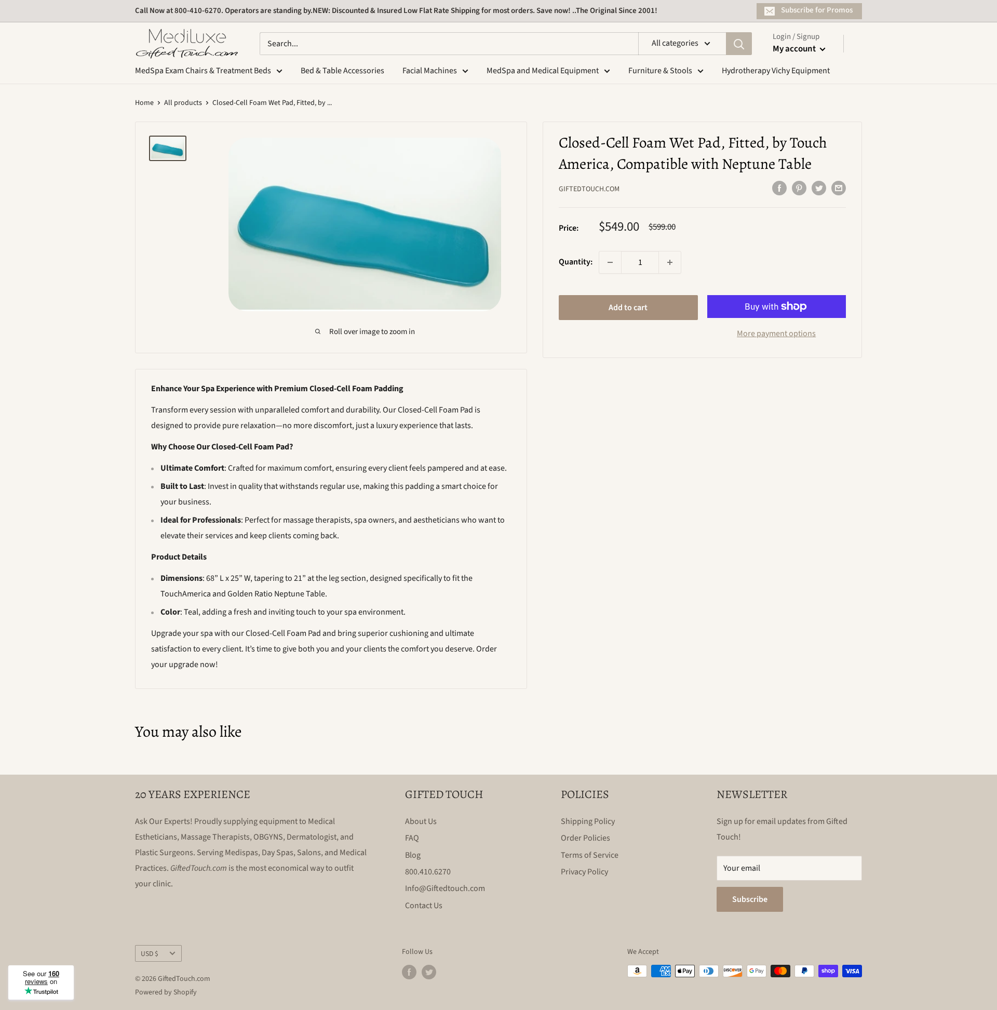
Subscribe (749, 899)
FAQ (412, 838)
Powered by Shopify (166, 992)
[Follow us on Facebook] (409, 972)
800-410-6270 (197, 10)
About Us (421, 821)
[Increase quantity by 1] (670, 262)
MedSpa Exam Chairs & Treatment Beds (203, 70)
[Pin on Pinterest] (799, 188)
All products (183, 103)
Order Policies (585, 838)
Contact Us (423, 905)
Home (144, 103)
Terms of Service (589, 855)
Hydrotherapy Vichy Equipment (776, 70)
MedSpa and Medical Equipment (543, 70)
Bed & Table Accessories (342, 70)
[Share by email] (838, 188)
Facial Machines (429, 70)
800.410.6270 (428, 872)
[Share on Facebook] (779, 188)
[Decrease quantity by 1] (610, 262)
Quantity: (575, 262)
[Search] (739, 43)
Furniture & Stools (660, 70)
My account (795, 49)
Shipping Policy (588, 821)
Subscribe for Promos (817, 10)
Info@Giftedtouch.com (445, 888)
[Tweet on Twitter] (819, 188)
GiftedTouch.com (589, 189)
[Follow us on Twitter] (429, 972)
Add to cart (628, 307)
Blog (413, 855)
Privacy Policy (584, 872)
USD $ (149, 954)
